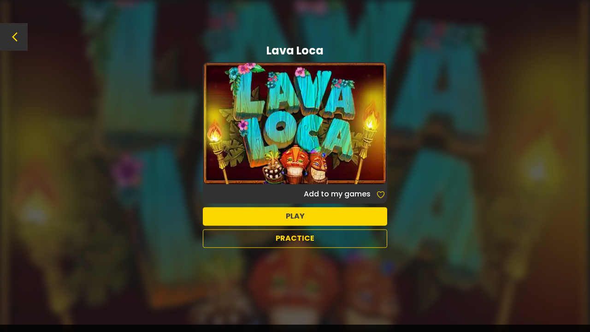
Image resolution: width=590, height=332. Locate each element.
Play (295, 216)
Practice (295, 238)
